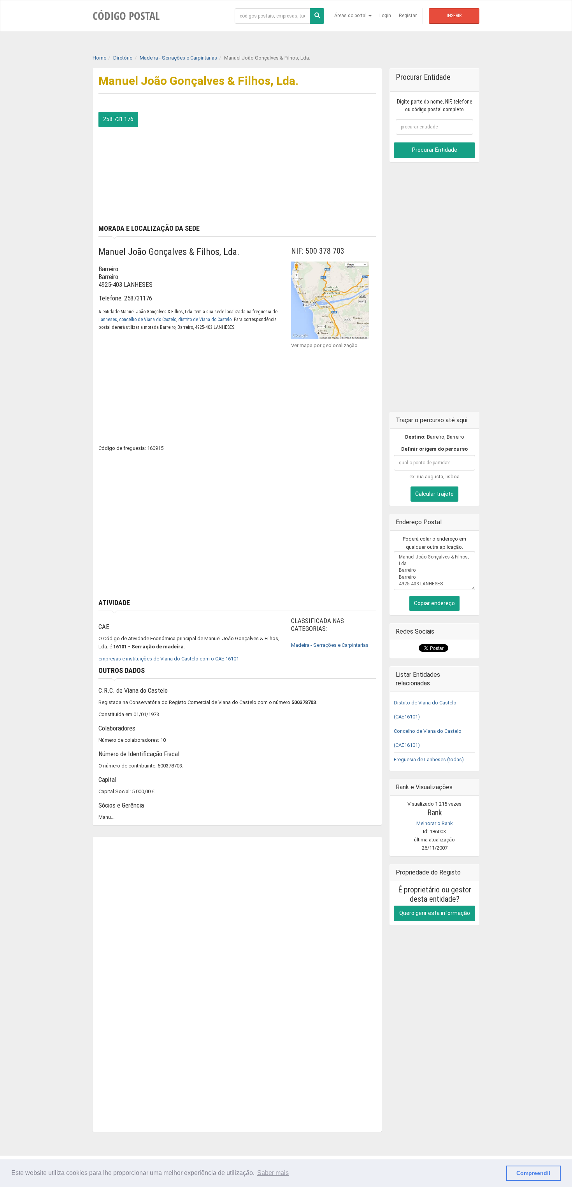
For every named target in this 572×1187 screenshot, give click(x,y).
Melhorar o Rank (434, 823)
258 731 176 (118, 119)
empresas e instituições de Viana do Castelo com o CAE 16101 (168, 659)
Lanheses (107, 319)
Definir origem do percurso (434, 449)
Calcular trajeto (434, 494)
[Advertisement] (309, 166)
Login (385, 15)
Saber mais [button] (273, 1172)
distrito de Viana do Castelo (205, 319)
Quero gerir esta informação (434, 913)
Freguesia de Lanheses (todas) (429, 759)
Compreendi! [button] (533, 1173)
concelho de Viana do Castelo (147, 319)
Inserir (454, 15)
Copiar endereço (434, 603)
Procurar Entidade (434, 150)
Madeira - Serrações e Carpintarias (329, 645)
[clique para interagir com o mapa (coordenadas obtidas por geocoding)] (330, 300)
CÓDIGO (126, 15)
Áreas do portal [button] (351, 15)
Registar (408, 15)
